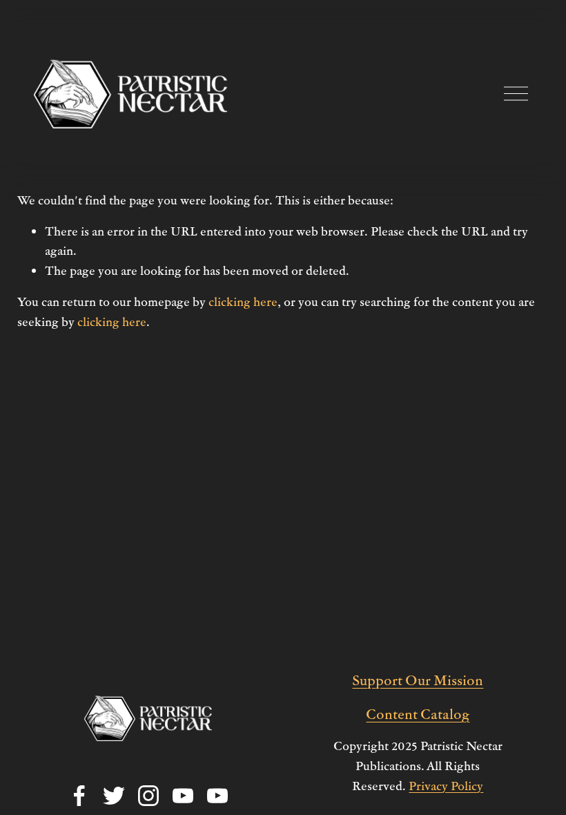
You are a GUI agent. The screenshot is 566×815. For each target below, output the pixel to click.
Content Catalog (417, 713)
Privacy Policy (446, 786)
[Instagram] (148, 796)
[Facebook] (79, 796)
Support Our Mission (417, 680)
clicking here (242, 301)
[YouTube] (183, 796)
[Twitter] (114, 796)
